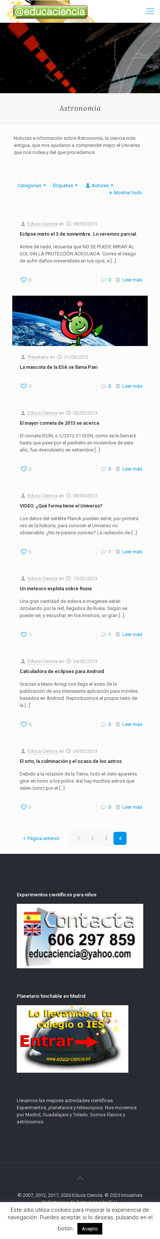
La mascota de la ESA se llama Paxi (58, 367)
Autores (100, 185)
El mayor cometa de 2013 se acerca (59, 423)
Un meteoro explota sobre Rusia (56, 588)
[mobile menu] (150, 11)
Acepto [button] (90, 1229)
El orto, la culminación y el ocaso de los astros (71, 761)
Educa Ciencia (43, 224)
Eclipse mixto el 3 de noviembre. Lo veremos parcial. (78, 234)
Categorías (29, 185)
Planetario (38, 357)
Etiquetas (63, 185)
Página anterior (44, 838)
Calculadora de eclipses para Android (62, 671)
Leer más (132, 280)
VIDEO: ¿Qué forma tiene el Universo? (61, 506)
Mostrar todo (128, 192)
